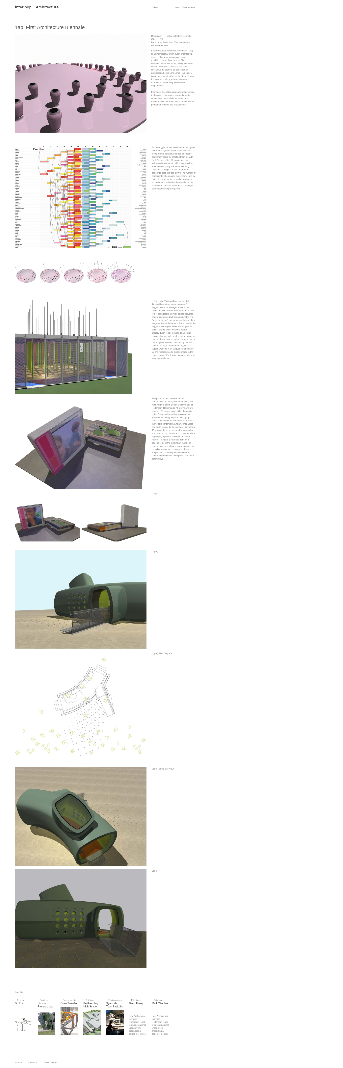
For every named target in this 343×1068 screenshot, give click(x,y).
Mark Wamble (160, 1003)
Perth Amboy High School (90, 1005)
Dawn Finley (136, 1003)
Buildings (44, 1000)
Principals (136, 1000)
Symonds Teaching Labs (114, 1005)
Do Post (19, 1003)
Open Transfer (69, 1003)
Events (20, 1000)
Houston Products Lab (45, 1005)
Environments (69, 1000)
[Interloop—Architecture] (42, 8)
